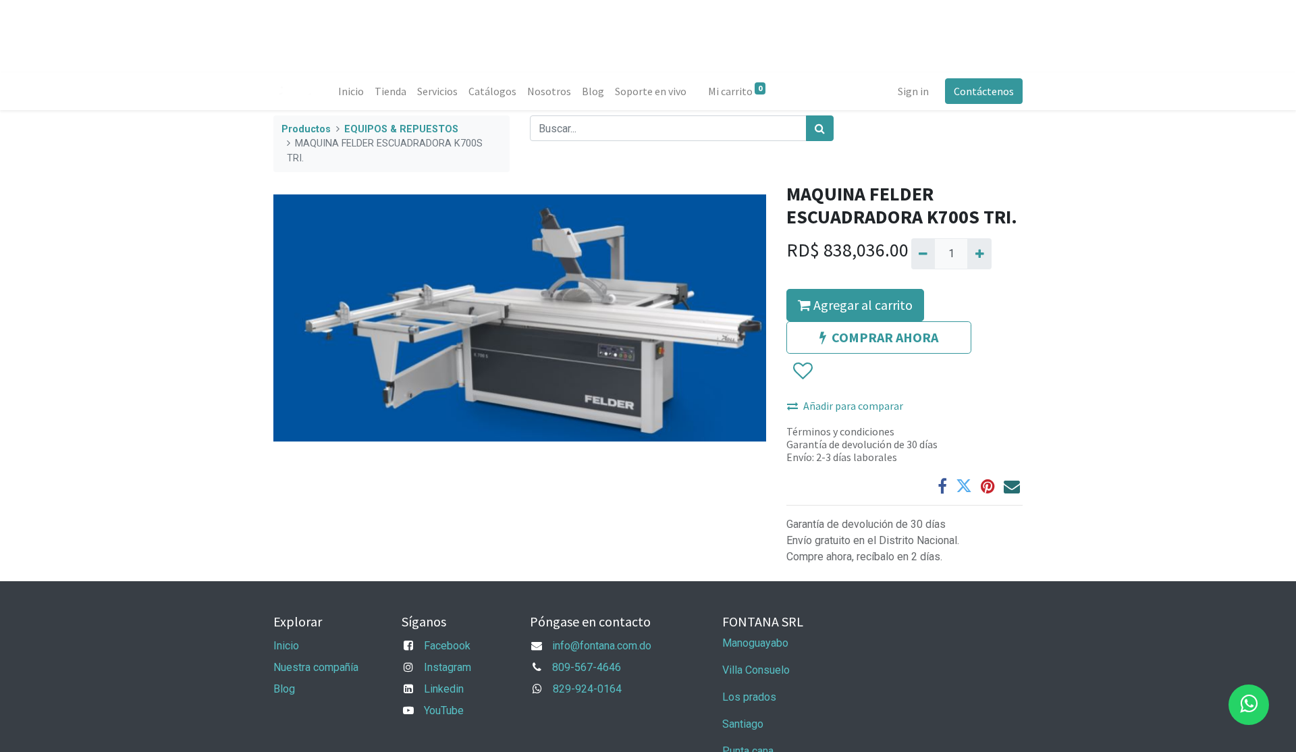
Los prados (749, 697)
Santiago (742, 724)
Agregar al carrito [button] (862, 304)
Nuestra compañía (315, 667)
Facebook (447, 645)
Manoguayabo (755, 643)
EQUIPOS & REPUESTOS (401, 129)
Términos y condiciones (840, 431)
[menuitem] (351, 91)
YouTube (444, 710)
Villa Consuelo (756, 670)
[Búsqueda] (820, 128)
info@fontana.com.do (601, 645)
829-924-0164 (587, 688)
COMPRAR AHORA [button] (885, 337)
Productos (306, 129)
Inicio (286, 645)
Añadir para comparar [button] (853, 405)
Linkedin (444, 688)
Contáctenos (984, 91)
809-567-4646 (586, 667)
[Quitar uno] (923, 253)
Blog (284, 688)
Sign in (913, 91)
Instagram (447, 667)
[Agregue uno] (979, 253)
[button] (802, 371)
